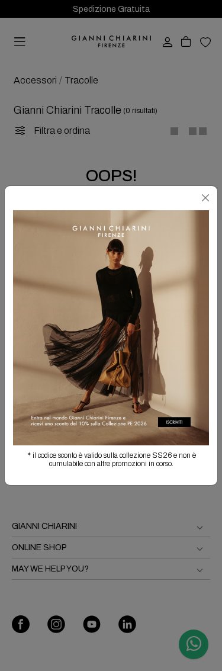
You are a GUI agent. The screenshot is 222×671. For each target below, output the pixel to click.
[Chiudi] (205, 198)
